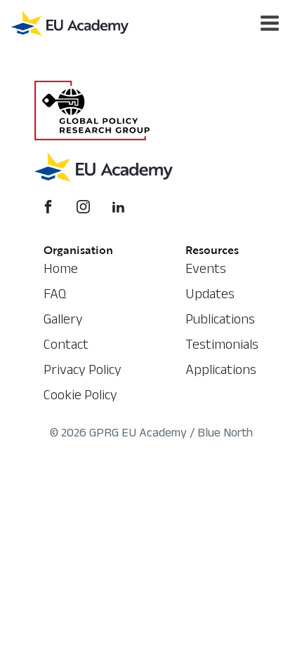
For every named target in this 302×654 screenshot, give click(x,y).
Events (205, 271)
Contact (66, 346)
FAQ (55, 296)
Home (61, 271)
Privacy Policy (83, 372)
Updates (210, 296)
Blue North (225, 435)
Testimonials (221, 346)
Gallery (63, 321)
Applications (220, 372)
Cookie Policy (80, 397)
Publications (220, 321)
